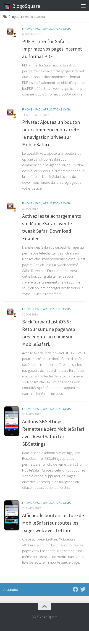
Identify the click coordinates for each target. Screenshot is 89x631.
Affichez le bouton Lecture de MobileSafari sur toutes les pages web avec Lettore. (53, 522)
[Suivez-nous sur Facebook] (75, 589)
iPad (38, 29)
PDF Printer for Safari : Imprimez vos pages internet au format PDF (52, 48)
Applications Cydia (57, 29)
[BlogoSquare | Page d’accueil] (28, 6)
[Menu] (83, 5)
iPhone (27, 29)
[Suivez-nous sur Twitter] (83, 589)
